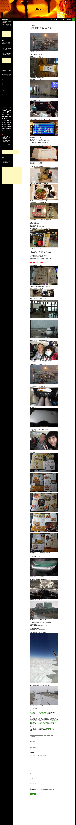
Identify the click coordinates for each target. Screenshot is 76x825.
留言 (31, 758)
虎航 (52, 735)
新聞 (2, 86)
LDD (5, 105)
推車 (3, 119)
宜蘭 (8, 114)
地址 (5, 114)
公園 (10, 110)
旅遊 (34, 25)
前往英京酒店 (44, 712)
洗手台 (7, 120)
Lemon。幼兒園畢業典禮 (6, 75)
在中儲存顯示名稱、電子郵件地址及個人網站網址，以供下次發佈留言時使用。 (43, 790)
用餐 (10, 122)
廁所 (6, 116)
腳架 (45, 735)
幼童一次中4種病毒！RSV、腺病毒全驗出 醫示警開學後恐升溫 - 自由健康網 (6, 137)
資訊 (2, 96)
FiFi (54, 19)
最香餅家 (34, 722)
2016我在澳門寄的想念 (34, 742)
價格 (3, 110)
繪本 (3, 124)
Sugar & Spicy (68, 19)
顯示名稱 (32, 773)
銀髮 (2, 97)
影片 (8, 116)
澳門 (38, 735)
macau (32, 735)
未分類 (3, 90)
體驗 (2, 130)
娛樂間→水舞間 (41, 723)
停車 (10, 108)
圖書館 (3, 114)
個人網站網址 (33, 783)
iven (37, 30)
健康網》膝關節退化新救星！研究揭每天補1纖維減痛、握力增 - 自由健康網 (6, 141)
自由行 (49, 735)
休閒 (30, 25)
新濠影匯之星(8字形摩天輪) (51, 722)
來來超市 (44, 713)
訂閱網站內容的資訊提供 (6, 161)
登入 (2, 159)
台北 (5, 112)
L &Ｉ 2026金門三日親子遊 (6, 69)
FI (3, 105)
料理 (2, 84)
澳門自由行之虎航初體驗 (35, 712)
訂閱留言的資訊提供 (5, 162)
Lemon (57, 19)
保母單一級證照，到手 (34, 746)
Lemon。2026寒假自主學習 (6, 70)
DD (51, 19)
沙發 (5, 120)
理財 (2, 93)
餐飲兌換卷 (32, 736)
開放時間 (8, 126)
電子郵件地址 (33, 778)
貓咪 (2, 94)
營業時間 (7, 122)
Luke (61, 19)
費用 (5, 126)
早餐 (9, 118)
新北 (6, 118)
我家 (32, 25)
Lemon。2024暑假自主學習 (6, 74)
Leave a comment (43, 30)
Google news (5, 134)
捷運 (10, 116)
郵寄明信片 (48, 728)
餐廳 (10, 128)
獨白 (2, 91)
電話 (4, 128)
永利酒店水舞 (38, 713)
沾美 (35, 735)
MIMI (64, 19)
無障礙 (4, 122)
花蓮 (6, 124)
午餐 (3, 112)
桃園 (3, 120)
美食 (5, 124)
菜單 (8, 124)
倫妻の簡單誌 (5, 19)
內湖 (8, 110)
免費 (5, 110)
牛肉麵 (42, 735)
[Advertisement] (6, 34)
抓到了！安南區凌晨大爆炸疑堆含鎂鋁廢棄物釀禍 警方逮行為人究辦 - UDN (6, 145)
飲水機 (8, 128)
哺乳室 (8, 112)
